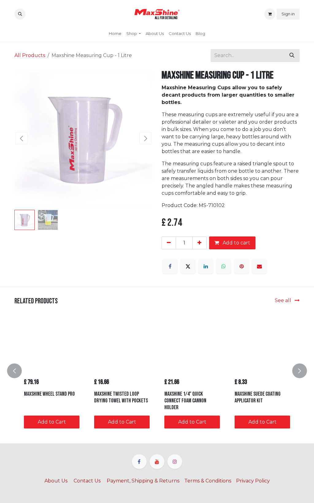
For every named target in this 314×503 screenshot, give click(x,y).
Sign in (288, 13)
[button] (19, 14)
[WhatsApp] (223, 266)
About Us (56, 481)
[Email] (259, 266)
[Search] (292, 55)
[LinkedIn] (205, 266)
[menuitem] (115, 33)
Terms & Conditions (207, 481)
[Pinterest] (241, 266)
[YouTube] (157, 461)
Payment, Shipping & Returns (143, 481)
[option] (157, 370)
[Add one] (199, 242)
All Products (29, 55)
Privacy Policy (253, 481)
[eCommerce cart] (269, 14)
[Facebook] (170, 266)
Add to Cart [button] (52, 422)
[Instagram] (174, 461)
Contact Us (87, 481)
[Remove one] (169, 242)
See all (283, 300)
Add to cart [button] (235, 243)
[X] (188, 266)
